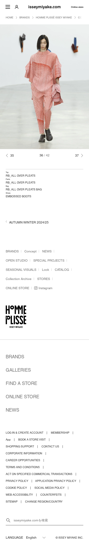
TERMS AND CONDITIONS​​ (23, 467)
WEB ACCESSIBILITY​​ (19, 494)
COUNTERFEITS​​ (51, 494)
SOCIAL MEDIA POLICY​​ (49, 487)
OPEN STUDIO (17, 260)
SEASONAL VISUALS (21, 269)
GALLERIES (18, 370)
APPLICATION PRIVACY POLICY (55, 481)
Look (45, 269)
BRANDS (12, 251)
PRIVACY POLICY (17, 481)
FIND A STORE (21, 383)
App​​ (8, 439)
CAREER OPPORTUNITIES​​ (23, 460)
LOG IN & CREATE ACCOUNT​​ (24, 432)
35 (12, 155)
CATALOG (62, 269)
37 (77, 155)
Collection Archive (18, 279)
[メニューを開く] (7, 6)
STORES (43, 279)
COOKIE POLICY (16, 487)
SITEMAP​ (12, 501)
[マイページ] (16, 7)
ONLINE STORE (17, 288)
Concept (30, 251)
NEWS (47, 251)
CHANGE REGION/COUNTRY (44, 501)
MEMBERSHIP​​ (60, 432)
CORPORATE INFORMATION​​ (24, 453)
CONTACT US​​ (50, 446)
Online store (77, 7)
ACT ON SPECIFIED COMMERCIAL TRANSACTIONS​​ (39, 474)
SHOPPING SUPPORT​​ (20, 446)
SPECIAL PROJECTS (48, 260)
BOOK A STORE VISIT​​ (32, 439)
